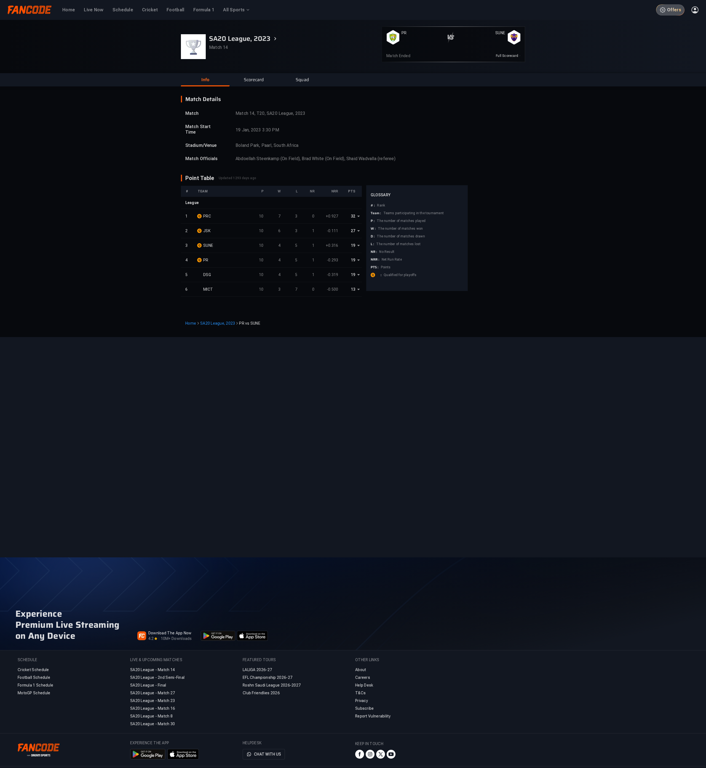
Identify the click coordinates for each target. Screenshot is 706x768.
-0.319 (332, 274)
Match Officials (201, 158)
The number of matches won (400, 229)
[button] (205, 79)
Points (386, 267)
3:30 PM (270, 130)
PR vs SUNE (249, 323)
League (192, 202)
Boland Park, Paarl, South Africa (267, 145)
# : (373, 205)
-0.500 (332, 289)
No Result (386, 252)
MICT (208, 289)
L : (372, 244)
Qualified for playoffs (400, 275)
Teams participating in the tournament (413, 213)
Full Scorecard (507, 56)
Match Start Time (198, 129)
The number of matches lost (398, 244)
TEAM (203, 191)
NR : (374, 252)
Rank (381, 205)
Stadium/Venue (200, 145)
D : (373, 236)
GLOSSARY (381, 195)
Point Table (199, 178)
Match (192, 113)
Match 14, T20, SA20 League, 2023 (270, 113)
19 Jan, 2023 (248, 130)
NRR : (375, 259)
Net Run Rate (392, 259)
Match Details (203, 99)
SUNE (500, 33)
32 (353, 216)
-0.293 (332, 260)
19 (353, 245)
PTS (351, 191)
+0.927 (332, 216)
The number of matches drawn (401, 236)
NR (312, 191)
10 (261, 216)
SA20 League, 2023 (217, 323)
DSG (207, 274)
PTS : (375, 267)
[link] (508, 56)
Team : (376, 213)
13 (353, 289)
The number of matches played (401, 221)
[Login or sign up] (695, 10)
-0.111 (332, 231)
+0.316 (332, 245)
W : (373, 228)
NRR (334, 191)
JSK (206, 231)
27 (353, 231)
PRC (207, 216)
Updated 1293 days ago (237, 178)
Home (190, 323)
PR (404, 33)
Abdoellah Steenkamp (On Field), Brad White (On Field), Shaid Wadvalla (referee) (315, 158)
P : (373, 221)
